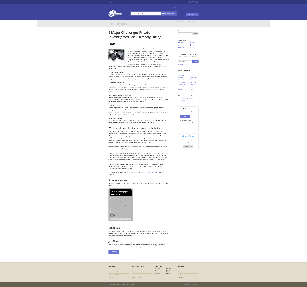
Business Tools (181, 82)
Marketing (192, 75)
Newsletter (188, 21)
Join (190, 7)
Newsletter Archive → (183, 64)
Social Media (193, 82)
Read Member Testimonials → (187, 128)
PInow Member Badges (184, 103)
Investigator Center (176, 7)
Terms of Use (187, 284)
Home (159, 7)
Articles (180, 73)
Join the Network (191, 14)
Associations (181, 75)
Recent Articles (180, 21)
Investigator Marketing (151, 172)
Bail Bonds (180, 77)
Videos (191, 89)
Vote (112, 215)
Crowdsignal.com (124, 219)
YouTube (182, 45)
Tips (191, 87)
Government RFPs (182, 84)
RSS (192, 47)
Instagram (182, 47)
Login (110, 2)
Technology (192, 84)
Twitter (193, 42)
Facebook (182, 42)
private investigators (158, 49)
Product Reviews (194, 77)
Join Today (114, 252)
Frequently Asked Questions (115, 272)
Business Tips (181, 80)
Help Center (166, 7)
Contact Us (196, 7)
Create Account (117, 2)
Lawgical (118, 284)
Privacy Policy (195, 284)
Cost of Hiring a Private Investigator (116, 274)
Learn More (188, 146)
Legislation (180, 89)
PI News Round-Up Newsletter (186, 98)
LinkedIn (193, 45)
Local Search (193, 73)
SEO (191, 80)
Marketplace (182, 100)
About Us (185, 7)
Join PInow (196, 21)
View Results (116, 219)
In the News (181, 87)
